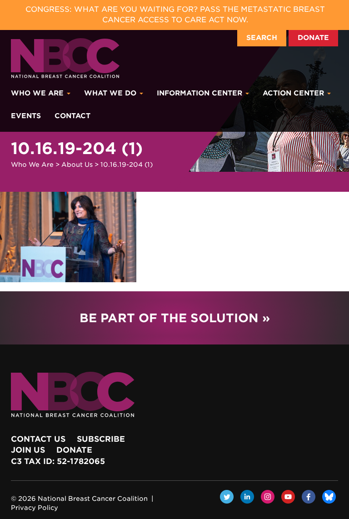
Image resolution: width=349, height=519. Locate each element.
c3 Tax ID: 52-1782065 (58, 461)
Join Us (28, 449)
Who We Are (38, 93)
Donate (313, 38)
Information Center (200, 93)
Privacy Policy (34, 507)
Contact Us (38, 439)
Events (26, 116)
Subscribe (101, 439)
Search (261, 38)
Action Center (294, 93)
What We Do (111, 93)
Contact (72, 116)
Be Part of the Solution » (175, 318)
